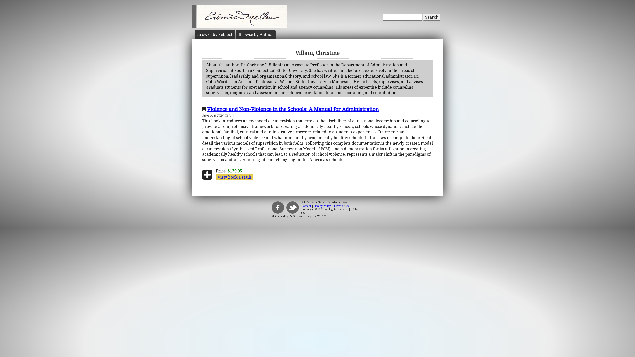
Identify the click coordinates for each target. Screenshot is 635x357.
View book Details (235, 177)
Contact (306, 206)
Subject (214, 34)
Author (256, 34)
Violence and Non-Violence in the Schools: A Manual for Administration (293, 108)
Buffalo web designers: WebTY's (308, 216)
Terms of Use (341, 206)
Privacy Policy (322, 206)
